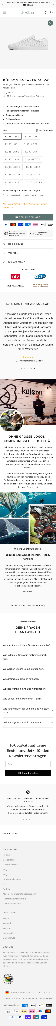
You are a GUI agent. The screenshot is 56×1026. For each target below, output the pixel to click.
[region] (28, 802)
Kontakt (6, 855)
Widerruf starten (10, 833)
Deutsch (43, 992)
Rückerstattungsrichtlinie (14, 899)
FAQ (5, 869)
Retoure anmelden (12, 903)
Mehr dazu (28, 591)
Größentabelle (10, 860)
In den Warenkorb (28, 217)
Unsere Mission (10, 864)
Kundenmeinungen (12, 879)
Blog (5, 874)
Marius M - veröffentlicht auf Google (28, 339)
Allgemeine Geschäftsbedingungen (19, 894)
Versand (7, 923)
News (5, 884)
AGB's (6, 918)
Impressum (8, 933)
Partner (6, 889)
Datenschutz (9, 938)
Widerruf (7, 928)
